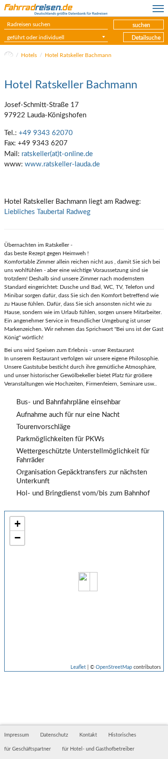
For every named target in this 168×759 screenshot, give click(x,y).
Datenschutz (54, 735)
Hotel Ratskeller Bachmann (78, 55)
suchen (141, 25)
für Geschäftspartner (27, 749)
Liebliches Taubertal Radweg (47, 211)
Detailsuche (146, 38)
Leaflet (78, 667)
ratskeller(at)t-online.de (57, 154)
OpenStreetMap (114, 667)
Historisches (122, 735)
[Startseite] (8, 55)
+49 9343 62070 (46, 132)
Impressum (16, 735)
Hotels (29, 55)
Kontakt (88, 735)
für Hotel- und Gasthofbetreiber (98, 749)
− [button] (17, 538)
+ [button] (17, 524)
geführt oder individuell (35, 37)
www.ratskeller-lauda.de (62, 164)
